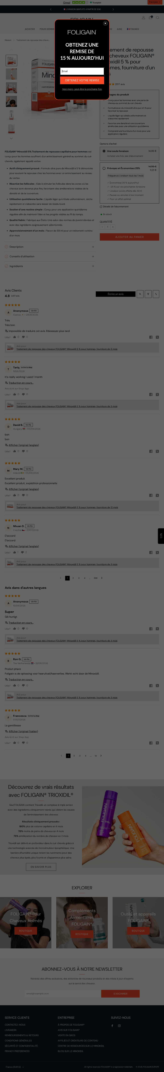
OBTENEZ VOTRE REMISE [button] (82, 80)
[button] (105, 23)
